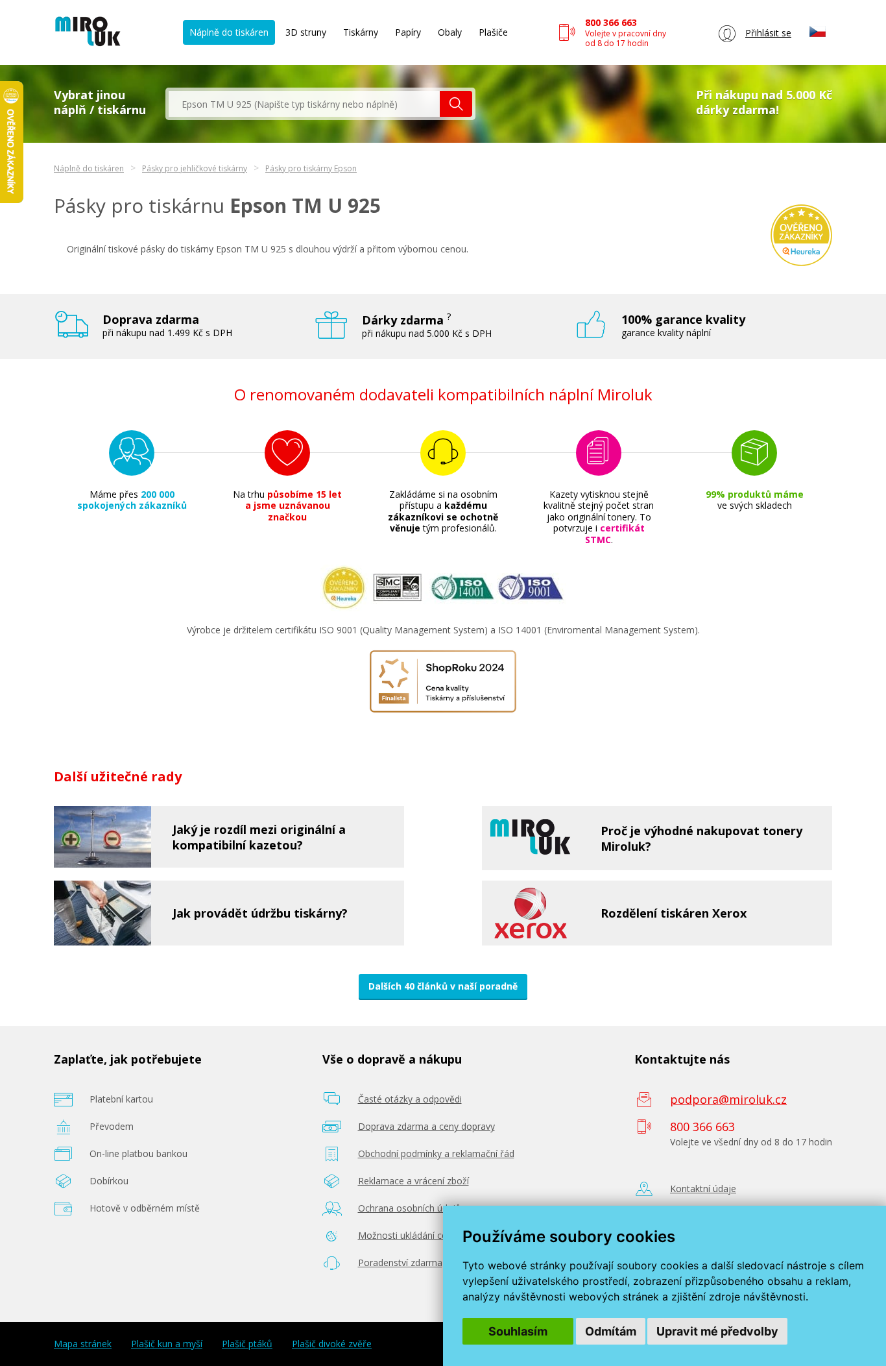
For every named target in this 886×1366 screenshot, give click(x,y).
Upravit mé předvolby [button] (717, 1331)
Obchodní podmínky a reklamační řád (436, 1153)
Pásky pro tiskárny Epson (311, 168)
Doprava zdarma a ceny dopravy (426, 1126)
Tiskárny (360, 32)
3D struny (305, 32)
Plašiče (493, 32)
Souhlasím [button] (517, 1331)
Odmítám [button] (610, 1331)
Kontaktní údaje (703, 1188)
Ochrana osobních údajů (409, 1208)
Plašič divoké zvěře (332, 1344)
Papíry (408, 32)
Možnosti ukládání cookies (414, 1235)
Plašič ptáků (247, 1344)
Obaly (450, 32)
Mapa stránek (83, 1344)
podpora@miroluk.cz (728, 1099)
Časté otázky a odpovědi (410, 1099)
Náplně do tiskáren (229, 32)
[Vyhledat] (456, 104)
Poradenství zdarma (400, 1262)
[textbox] (304, 104)
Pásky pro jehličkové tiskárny (194, 168)
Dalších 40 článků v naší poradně (443, 986)
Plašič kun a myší (166, 1344)
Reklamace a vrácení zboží (413, 1181)
